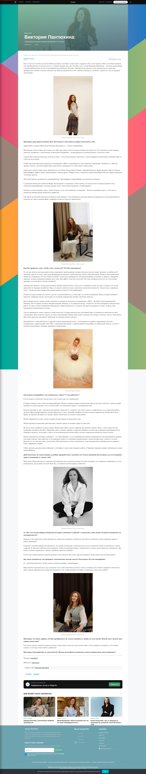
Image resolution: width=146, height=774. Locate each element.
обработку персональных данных (44, 753)
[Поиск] (130, 2)
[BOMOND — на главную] (73, 2)
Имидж (37, 674)
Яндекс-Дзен (81, 742)
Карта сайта (102, 746)
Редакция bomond (29, 58)
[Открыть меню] (15, 2)
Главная (26, 55)
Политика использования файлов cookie (58, 762)
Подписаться (114, 684)
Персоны (101, 2)
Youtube (80, 733)
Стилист (29, 674)
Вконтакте (81, 736)
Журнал (21, 2)
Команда (101, 743)
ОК (105, 771)
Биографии (36, 2)
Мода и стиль (28, 33)
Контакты (109, 2)
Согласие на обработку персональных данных (103, 762)
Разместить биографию (120, 2)
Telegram (80, 739)
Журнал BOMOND (104, 732)
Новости (28, 2)
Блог (29, 55)
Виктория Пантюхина (42, 668)
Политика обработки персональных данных (79, 762)
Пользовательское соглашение (39, 762)
